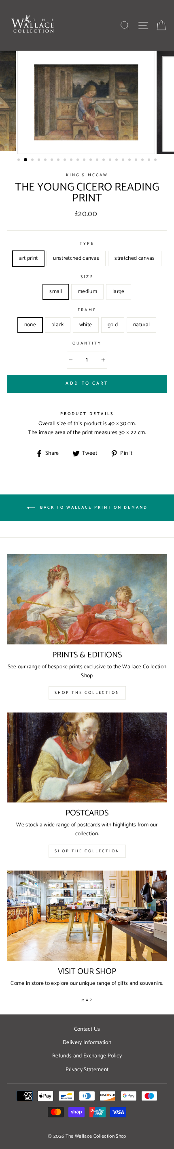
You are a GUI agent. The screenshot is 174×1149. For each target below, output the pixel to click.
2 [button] (26, 160)
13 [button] (98, 160)
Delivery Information (87, 1042)
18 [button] (130, 160)
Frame (87, 310)
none (30, 324)
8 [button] (66, 160)
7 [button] (59, 160)
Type (87, 244)
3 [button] (33, 160)
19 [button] (137, 160)
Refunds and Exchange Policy (87, 1055)
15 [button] (111, 160)
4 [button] (40, 160)
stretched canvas (135, 258)
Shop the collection (87, 851)
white (85, 324)
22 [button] (156, 160)
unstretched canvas (76, 258)
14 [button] (104, 160)
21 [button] (150, 160)
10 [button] (78, 160)
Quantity (87, 343)
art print (28, 258)
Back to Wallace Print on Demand (93, 508)
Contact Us (87, 1029)
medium (87, 291)
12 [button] (91, 160)
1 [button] (19, 160)
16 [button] (117, 160)
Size (87, 277)
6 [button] (53, 160)
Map (87, 1000)
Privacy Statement (87, 1069)
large (118, 291)
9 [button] (72, 160)
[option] (87, 102)
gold (113, 324)
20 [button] (143, 160)
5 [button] (46, 160)
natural (141, 324)
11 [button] (85, 160)
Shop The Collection (87, 692)
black (57, 324)
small (55, 291)
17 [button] (124, 160)
